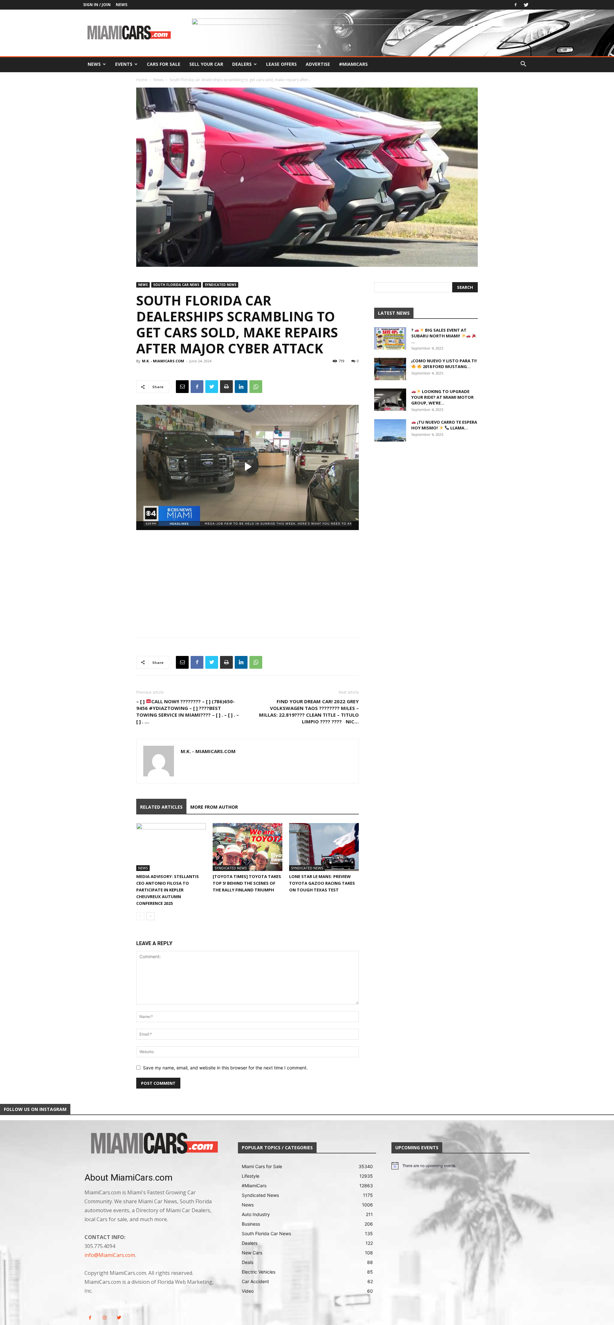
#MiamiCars (353, 64)
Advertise (318, 64)
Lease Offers (281, 64)
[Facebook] (515, 5)
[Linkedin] (241, 386)
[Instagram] (104, 1317)
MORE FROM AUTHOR (214, 807)
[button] (523, 65)
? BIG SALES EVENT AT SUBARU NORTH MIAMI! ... (439, 335)
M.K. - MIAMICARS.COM (163, 360)
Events (123, 64)
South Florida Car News (176, 284)
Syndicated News (220, 284)
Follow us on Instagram (35, 1109)
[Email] (182, 386)
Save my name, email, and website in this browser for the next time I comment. (225, 1067)
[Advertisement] (247, 578)
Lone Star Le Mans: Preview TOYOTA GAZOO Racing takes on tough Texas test (322, 883)
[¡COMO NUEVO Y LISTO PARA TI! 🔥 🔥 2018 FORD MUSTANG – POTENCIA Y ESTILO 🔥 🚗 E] (390, 369)
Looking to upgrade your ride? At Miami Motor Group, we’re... (442, 397)
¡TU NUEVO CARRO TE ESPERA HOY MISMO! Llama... (444, 425)
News (121, 4)
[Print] (226, 386)
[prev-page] (140, 916)
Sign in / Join (97, 4)
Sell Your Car (206, 64)
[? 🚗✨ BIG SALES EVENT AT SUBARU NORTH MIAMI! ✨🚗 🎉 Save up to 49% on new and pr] (390, 338)
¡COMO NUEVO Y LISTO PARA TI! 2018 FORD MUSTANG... (444, 363)
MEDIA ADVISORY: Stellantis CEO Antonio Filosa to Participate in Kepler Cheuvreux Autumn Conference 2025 (167, 890)
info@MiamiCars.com (109, 1255)
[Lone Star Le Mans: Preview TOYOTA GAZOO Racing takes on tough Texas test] (324, 847)
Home (141, 79)
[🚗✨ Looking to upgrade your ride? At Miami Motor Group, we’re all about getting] (390, 400)
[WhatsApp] (255, 386)
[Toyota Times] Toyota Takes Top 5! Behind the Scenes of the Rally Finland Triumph (247, 883)
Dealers (242, 64)
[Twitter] (526, 5)
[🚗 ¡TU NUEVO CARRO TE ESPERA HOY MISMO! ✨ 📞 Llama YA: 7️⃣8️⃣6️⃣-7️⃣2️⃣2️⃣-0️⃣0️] (390, 430)
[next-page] (150, 916)
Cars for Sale (163, 64)
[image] (153, 1144)
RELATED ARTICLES (161, 807)
